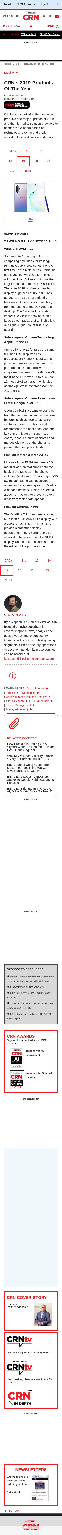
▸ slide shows (22, 64)
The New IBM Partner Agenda (16, 1305)
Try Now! (46, 4)
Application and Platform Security (26, 696)
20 (36, 161)
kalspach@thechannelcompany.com (29, 658)
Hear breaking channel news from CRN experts (29, 1380)
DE (44, 16)
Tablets (11, 692)
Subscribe (13, 1492)
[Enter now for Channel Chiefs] (18, 1088)
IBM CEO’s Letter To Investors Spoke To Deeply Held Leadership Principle (30, 779)
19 (23, 161)
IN (11, 16)
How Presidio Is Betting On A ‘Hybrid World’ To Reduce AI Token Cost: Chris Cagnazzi (31, 747)
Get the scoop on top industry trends (29, 1352)
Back (13, 151)
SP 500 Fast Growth (50, 34)
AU (17, 16)
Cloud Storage (40, 701)
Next (28, 170)
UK (51, 16)
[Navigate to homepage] (31, 20)
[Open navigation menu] (5, 26)
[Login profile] (58, 26)
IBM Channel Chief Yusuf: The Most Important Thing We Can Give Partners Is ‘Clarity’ (28, 768)
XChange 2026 (28, 34)
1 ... (28, 151)
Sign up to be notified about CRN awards (27, 1042)
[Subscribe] (40, 1499)
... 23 (12, 170)
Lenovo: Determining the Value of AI (27, 987)
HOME (8, 64)
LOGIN (50, 26)
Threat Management (19, 705)
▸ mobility (39, 64)
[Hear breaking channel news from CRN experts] (19, 1397)
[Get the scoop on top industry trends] (19, 1368)
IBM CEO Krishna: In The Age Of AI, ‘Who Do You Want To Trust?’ (29, 790)
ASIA (5, 16)
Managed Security (17, 709)
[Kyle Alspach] (13, 611)
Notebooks (29, 692)
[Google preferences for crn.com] (17, 105)
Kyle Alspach (15, 95)
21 (48, 161)
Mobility (9, 72)
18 (10, 161)
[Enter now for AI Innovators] (18, 1066)
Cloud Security (15, 701)
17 (41, 151)
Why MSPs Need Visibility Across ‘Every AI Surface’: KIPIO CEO (30, 757)
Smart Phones (36, 688)
